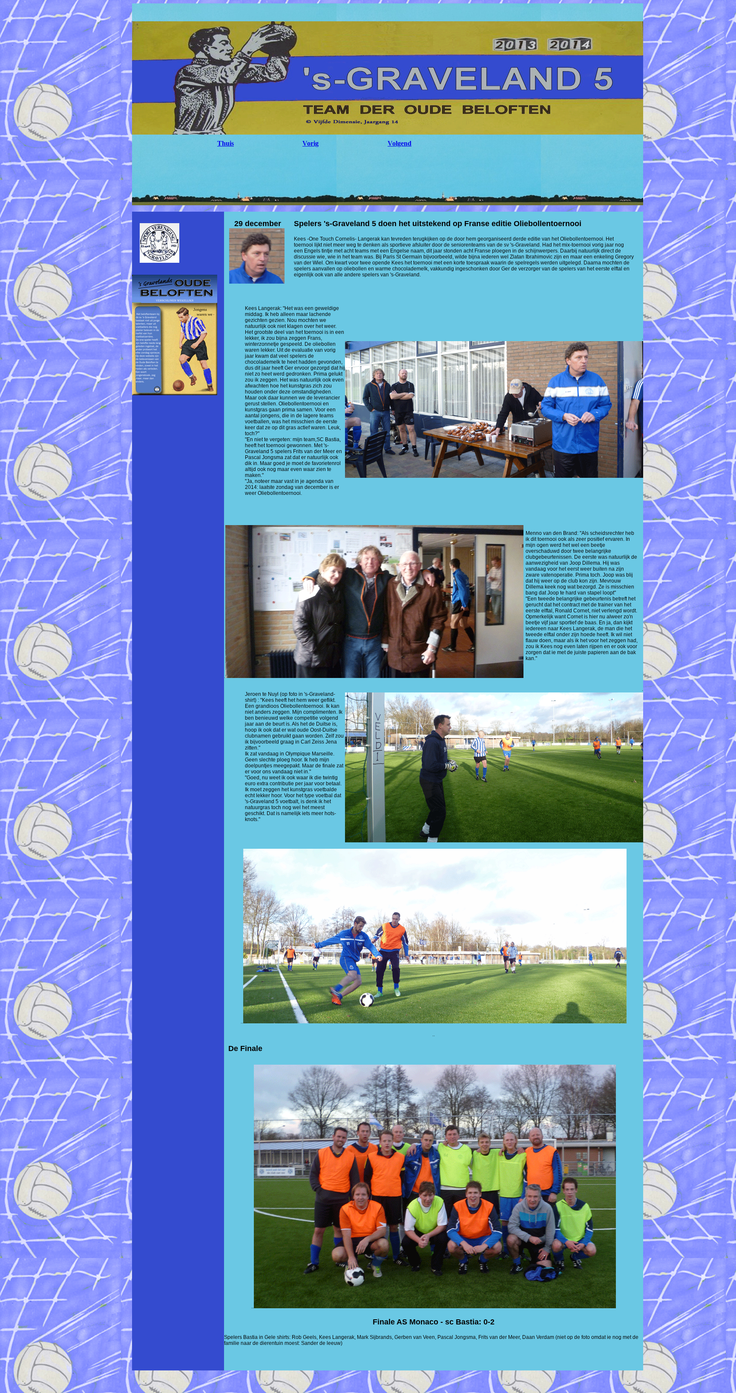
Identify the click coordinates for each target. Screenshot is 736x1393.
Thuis (225, 143)
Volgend (399, 143)
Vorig (310, 143)
